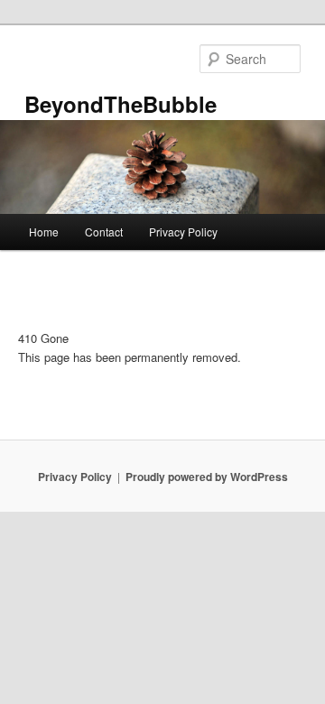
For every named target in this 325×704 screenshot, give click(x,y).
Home (44, 231)
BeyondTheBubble (120, 103)
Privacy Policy (183, 231)
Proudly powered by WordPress (206, 476)
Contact (104, 231)
